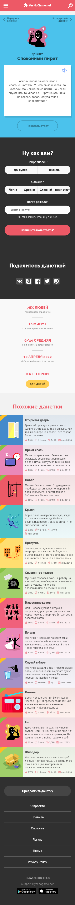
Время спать (37, 460)
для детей (37, 384)
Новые (37, 850)
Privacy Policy (37, 862)
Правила (37, 817)
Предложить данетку (37, 791)
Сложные (37, 828)
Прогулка (37, 553)
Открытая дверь (37, 430)
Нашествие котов (37, 613)
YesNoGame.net (40, 5)
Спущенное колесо (37, 583)
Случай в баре (37, 673)
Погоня (37, 702)
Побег (37, 490)
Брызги (37, 521)
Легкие (37, 839)
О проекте (37, 806)
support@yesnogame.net (37, 884)
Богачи (37, 643)
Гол (37, 732)
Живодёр (37, 762)
